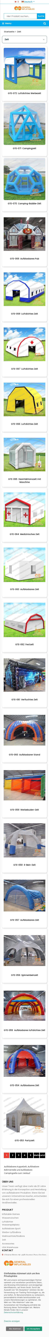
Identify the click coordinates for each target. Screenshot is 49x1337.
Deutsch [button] (28, 1)
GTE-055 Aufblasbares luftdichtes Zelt (24, 1030)
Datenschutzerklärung (13, 1312)
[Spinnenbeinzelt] (24, 951)
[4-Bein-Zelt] (24, 840)
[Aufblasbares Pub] (24, 234)
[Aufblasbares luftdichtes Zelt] (24, 1006)
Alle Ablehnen (15, 1329)
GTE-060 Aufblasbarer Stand (24, 754)
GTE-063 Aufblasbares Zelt (24, 589)
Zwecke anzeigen (12, 1321)
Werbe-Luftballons (11, 1232)
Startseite (9, 31)
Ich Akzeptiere (33, 1329)
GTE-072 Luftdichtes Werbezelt (24, 93)
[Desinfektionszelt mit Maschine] (24, 455)
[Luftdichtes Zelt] (24, 289)
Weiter (36, 1155)
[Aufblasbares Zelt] (24, 565)
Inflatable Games (11, 1214)
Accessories (8, 1243)
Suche (41, 16)
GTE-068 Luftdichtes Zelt (24, 313)
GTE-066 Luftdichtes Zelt (24, 424)
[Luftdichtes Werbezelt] (24, 69)
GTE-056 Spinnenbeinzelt (24, 975)
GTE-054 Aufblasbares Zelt (24, 1085)
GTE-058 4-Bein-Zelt (24, 864)
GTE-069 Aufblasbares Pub (24, 258)
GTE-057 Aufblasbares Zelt (24, 920)
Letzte (42, 1155)
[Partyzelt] (24, 1116)
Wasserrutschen (10, 1217)
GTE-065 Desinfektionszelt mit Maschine (24, 481)
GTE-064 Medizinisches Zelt (24, 534)
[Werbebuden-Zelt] (24, 785)
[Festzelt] (24, 620)
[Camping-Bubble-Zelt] (24, 179)
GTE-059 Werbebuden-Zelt (24, 809)
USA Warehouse (10, 1247)
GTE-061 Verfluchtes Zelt (24, 699)
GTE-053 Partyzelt (24, 1140)
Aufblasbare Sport (11, 1228)
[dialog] (24, 1296)
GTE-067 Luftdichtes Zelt (24, 368)
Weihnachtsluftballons (13, 1236)
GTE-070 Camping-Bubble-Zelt (24, 203)
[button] (45, 23)
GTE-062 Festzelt (24, 644)
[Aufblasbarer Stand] (24, 730)
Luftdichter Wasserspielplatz (10, 1223)
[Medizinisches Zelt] (24, 510)
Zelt (19, 31)
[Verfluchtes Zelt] (24, 675)
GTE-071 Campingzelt (24, 148)
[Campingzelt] (24, 124)
